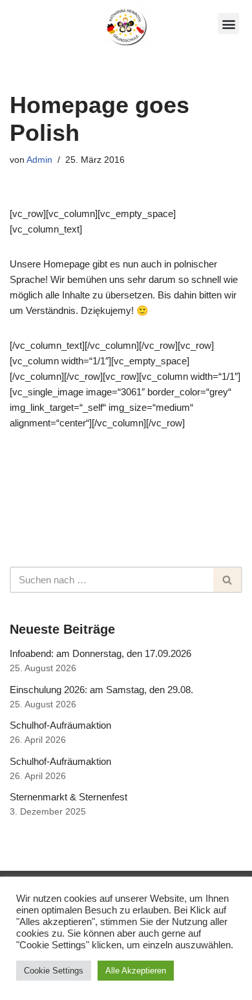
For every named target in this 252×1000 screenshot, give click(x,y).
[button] (228, 23)
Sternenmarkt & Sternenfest (68, 796)
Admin (39, 160)
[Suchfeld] (227, 580)
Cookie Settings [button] (53, 970)
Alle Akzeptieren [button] (135, 970)
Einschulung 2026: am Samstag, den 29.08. (101, 689)
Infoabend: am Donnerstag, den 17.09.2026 (100, 653)
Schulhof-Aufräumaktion (60, 725)
